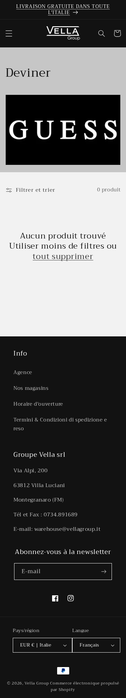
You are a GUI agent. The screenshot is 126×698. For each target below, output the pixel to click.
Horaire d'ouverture (38, 404)
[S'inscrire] (104, 571)
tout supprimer (63, 256)
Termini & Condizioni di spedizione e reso (60, 424)
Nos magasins (31, 388)
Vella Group (37, 683)
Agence (22, 372)
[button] (8, 33)
